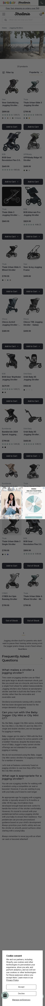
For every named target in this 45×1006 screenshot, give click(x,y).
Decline (21, 993)
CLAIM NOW (33, 517)
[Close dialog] (44, 488)
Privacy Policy (12, 980)
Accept (21, 987)
